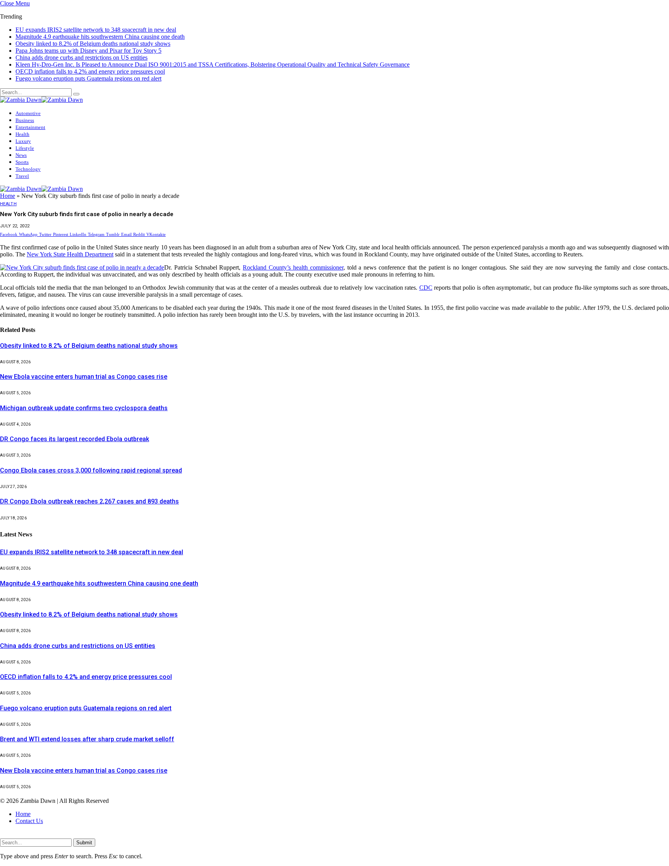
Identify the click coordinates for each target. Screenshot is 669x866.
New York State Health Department (70, 248)
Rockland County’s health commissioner (293, 261)
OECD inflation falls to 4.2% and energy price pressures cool (90, 64)
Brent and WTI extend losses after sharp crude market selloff (87, 733)
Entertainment (30, 120)
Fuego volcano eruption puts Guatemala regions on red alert (88, 71)
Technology (28, 162)
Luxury (23, 134)
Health (22, 127)
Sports (22, 155)
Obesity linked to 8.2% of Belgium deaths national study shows (92, 36)
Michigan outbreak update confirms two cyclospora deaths (84, 402)
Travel (22, 169)
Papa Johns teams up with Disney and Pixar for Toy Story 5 (88, 43)
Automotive (28, 106)
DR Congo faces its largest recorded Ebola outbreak (74, 432)
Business (24, 113)
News (21, 148)
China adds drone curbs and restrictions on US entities (81, 50)
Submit (84, 836)
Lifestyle (24, 141)
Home (7, 189)
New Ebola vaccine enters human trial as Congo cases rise (83, 370)
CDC (425, 281)
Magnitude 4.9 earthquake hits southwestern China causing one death (100, 29)
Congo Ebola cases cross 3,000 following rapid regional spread (91, 464)
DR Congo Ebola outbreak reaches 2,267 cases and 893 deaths (89, 495)
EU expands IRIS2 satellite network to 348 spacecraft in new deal (91, 546)
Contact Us (29, 814)
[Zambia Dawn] (41, 92)
